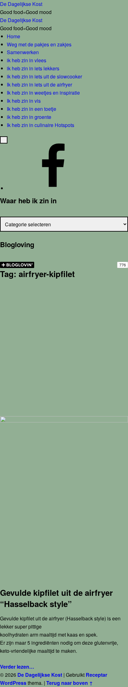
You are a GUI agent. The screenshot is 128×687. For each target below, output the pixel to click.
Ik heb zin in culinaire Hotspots (40, 125)
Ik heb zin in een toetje (31, 108)
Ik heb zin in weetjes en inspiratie (43, 92)
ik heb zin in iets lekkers (33, 68)
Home (13, 36)
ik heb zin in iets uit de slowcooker (44, 76)
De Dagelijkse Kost (39, 674)
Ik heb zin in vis (24, 100)
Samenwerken (23, 52)
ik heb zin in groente (29, 116)
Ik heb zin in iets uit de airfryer (39, 84)
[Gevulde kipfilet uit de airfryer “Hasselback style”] (64, 420)
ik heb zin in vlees (26, 60)
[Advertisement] (64, 349)
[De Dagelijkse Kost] (53, 188)
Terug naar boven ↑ (69, 682)
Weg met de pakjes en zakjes (39, 44)
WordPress (13, 682)
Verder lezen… (17, 666)
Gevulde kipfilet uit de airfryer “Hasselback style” (56, 598)
